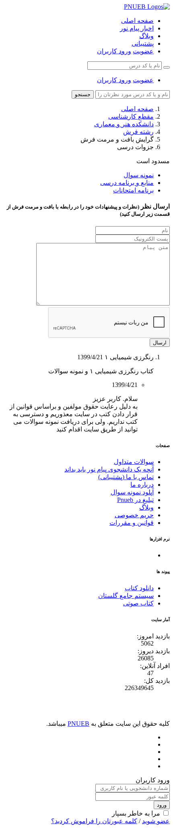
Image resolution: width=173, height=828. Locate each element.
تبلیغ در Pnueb (135, 499)
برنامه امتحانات (133, 190)
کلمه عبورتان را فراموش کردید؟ (94, 821)
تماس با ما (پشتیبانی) (126, 477)
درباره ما (142, 484)
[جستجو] (166, 67)
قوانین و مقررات (131, 522)
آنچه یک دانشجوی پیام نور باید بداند (109, 469)
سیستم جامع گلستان (126, 595)
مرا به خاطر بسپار (136, 813)
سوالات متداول (134, 461)
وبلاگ (146, 35)
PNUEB (78, 723)
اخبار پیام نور (137, 28)
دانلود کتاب (139, 588)
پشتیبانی (143, 43)
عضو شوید (156, 821)
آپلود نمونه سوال (132, 492)
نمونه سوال (139, 175)
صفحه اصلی (137, 20)
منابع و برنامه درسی (127, 182)
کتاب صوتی (138, 603)
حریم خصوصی (134, 515)
